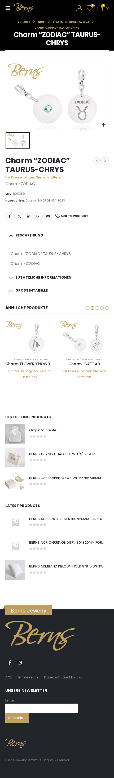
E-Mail (48, 216)
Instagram (20, 663)
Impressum (28, 677)
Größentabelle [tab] (31, 290)
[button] (87, 308)
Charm (30, 200)
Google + (38, 216)
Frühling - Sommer (35, 359)
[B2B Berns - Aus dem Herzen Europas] (24, 7)
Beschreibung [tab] (29, 235)
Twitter (19, 216)
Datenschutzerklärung (63, 677)
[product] (29, 337)
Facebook (9, 216)
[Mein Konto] (79, 8)
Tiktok (29, 663)
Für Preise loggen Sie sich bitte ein (34, 177)
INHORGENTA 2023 (51, 200)
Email (10, 700)
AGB (8, 677)
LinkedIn (29, 216)
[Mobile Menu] (9, 7)
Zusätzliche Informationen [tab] (43, 277)
